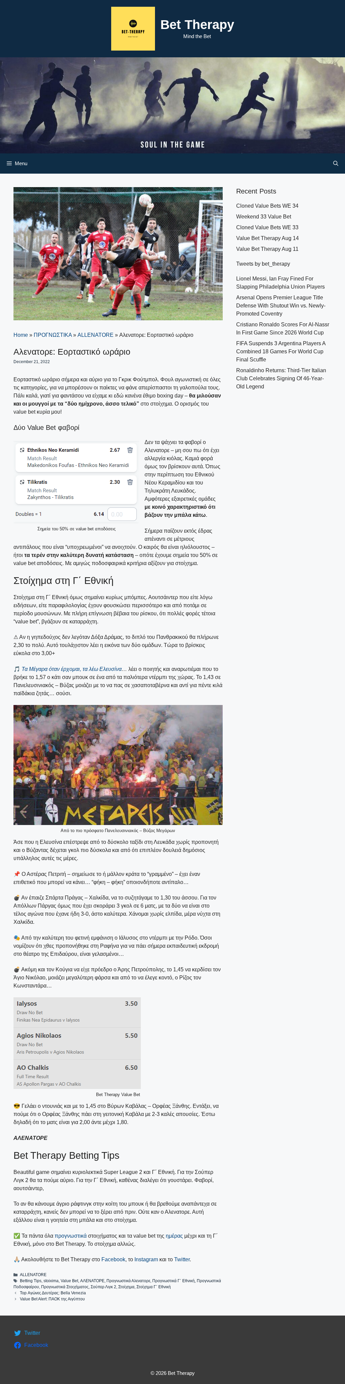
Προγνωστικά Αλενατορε (128, 1280)
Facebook (113, 1259)
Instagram (146, 1259)
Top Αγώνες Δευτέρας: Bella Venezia (53, 1293)
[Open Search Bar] (335, 163)
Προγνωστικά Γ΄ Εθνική (173, 1280)
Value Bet (69, 1280)
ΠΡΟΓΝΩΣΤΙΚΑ (53, 335)
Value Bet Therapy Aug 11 (267, 249)
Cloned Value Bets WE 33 (267, 227)
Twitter (182, 1259)
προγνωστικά (71, 1236)
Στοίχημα (126, 1287)
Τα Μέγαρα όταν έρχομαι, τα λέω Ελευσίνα (72, 669)
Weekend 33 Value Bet (263, 216)
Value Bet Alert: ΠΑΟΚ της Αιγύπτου (52, 1299)
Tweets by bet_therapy (263, 264)
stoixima (51, 1280)
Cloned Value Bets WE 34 (267, 206)
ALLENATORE (95, 335)
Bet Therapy (197, 25)
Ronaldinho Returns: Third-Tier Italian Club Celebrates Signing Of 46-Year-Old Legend (281, 378)
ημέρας (175, 1236)
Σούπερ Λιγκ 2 (103, 1287)
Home (20, 335)
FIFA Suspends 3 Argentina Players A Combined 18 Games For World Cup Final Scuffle (280, 351)
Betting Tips (30, 1280)
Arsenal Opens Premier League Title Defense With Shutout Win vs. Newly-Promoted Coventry (280, 306)
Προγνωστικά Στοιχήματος (65, 1287)
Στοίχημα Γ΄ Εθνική (153, 1287)
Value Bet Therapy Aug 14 (267, 238)
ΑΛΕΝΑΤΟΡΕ (92, 1280)
